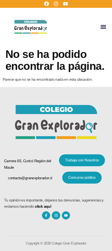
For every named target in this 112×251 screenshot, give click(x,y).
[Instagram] (56, 3)
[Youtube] (65, 3)
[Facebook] (46, 3)
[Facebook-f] (46, 215)
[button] (103, 26)
